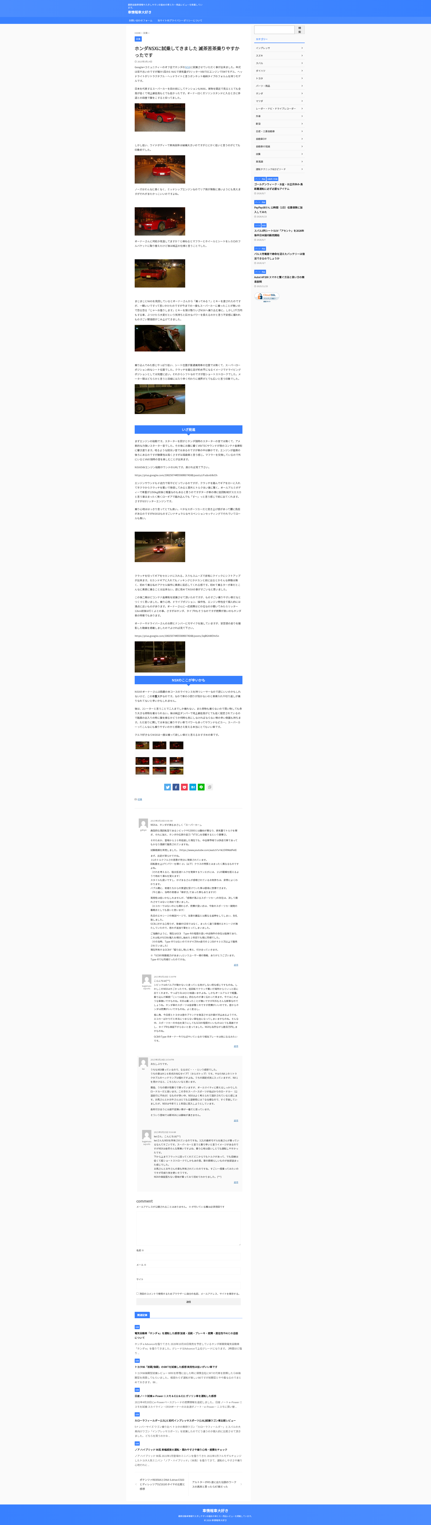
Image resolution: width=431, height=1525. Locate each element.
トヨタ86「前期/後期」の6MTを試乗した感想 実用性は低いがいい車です (176, 1367)
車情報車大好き (140, 12)
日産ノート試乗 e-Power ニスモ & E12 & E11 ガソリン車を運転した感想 (175, 1396)
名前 (140, 1250)
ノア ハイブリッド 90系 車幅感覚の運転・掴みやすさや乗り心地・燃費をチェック (181, 1449)
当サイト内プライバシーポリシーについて (180, 20)
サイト (139, 1279)
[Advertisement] (279, 365)
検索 (299, 30)
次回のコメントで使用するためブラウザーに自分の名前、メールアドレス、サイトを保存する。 (190, 1293)
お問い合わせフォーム (140, 20)
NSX (187, 67)
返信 (236, 964)
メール (141, 1264)
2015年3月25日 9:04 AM (165, 1132)
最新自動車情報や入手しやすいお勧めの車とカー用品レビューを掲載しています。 (215, 1516)
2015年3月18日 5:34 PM (165, 976)
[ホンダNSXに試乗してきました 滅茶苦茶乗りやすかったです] (192, 787)
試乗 (140, 799)
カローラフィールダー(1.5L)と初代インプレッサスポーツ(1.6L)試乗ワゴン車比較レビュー (185, 1420)
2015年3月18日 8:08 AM (162, 820)
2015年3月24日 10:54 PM (162, 1059)
